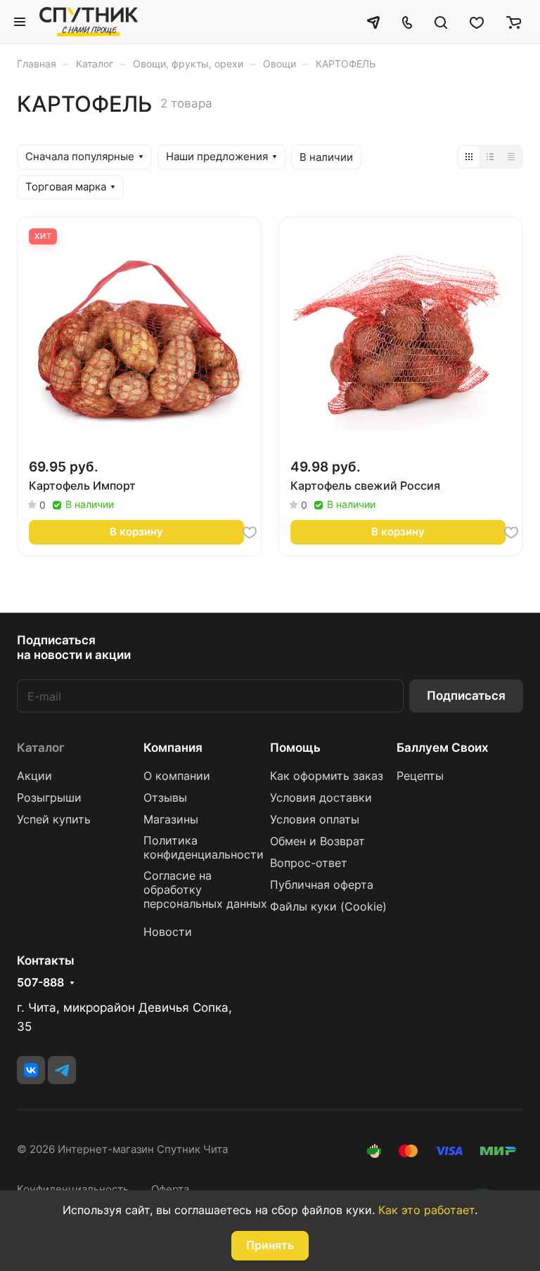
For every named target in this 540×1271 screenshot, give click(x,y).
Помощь (295, 748)
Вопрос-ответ (308, 863)
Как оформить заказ (326, 776)
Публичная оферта (321, 885)
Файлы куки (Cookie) (328, 906)
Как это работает (426, 1210)
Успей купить (54, 819)
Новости (167, 932)
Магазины (170, 819)
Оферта (170, 1189)
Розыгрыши (49, 797)
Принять (270, 1245)
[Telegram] (62, 1070)
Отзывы (165, 797)
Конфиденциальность (73, 1189)
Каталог (41, 748)
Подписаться (466, 696)
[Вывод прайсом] (511, 156)
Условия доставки (321, 797)
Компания (172, 748)
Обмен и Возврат (317, 841)
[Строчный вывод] (490, 156)
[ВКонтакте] (31, 1070)
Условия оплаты (314, 819)
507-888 (40, 983)
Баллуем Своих (443, 748)
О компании (176, 776)
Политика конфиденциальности (203, 847)
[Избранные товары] (477, 22)
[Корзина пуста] (513, 22)
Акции (34, 776)
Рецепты (420, 776)
